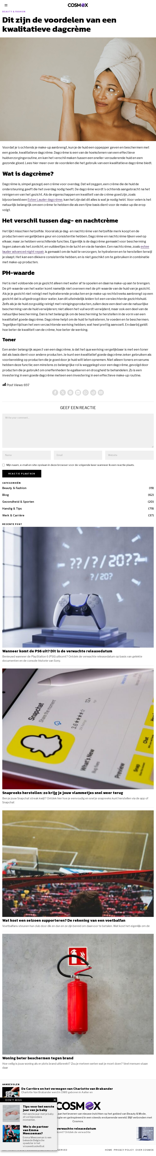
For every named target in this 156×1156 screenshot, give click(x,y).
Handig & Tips (12, 508)
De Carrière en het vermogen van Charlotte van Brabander (67, 1088)
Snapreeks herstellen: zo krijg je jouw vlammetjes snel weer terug (62, 793)
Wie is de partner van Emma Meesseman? (36, 1130)
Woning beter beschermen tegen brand (37, 1058)
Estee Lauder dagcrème (45, 199)
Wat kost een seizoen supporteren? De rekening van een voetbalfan (63, 920)
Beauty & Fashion (13, 11)
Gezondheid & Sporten (18, 501)
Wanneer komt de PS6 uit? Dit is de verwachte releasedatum (57, 651)
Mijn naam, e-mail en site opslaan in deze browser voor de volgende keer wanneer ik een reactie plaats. (70, 464)
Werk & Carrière (13, 515)
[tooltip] (55, 393)
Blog (5, 494)
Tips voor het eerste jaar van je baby (38, 1108)
